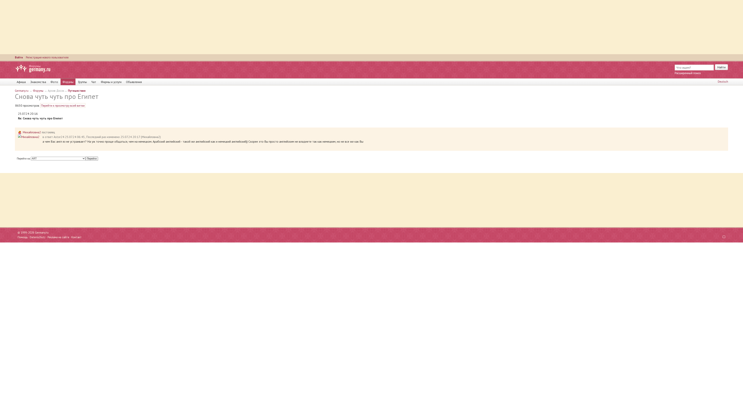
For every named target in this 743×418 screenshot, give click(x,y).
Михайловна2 (32, 132)
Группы (82, 82)
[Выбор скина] (722, 237)
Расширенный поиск (688, 73)
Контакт (76, 237)
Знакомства (38, 82)
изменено (113, 137)
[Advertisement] (116, 27)
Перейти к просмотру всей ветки (63, 105)
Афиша (21, 82)
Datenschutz (37, 237)
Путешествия (77, 91)
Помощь (23, 237)
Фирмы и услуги (111, 82)
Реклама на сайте (58, 237)
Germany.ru (21, 91)
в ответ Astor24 (53, 137)
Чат (93, 82)
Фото (54, 82)
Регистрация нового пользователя (47, 57)
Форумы (35, 66)
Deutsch (723, 81)
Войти (19, 57)
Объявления (134, 82)
